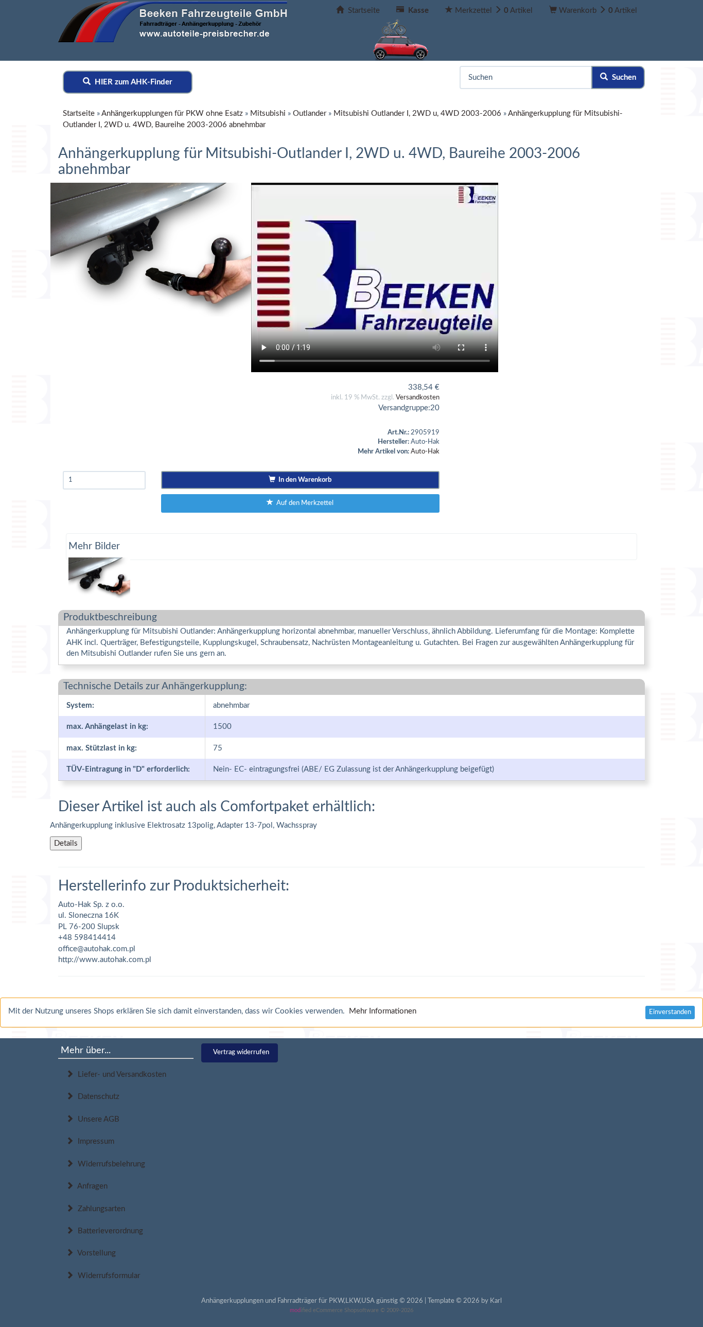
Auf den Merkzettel (303, 503)
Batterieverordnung (108, 1231)
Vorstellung (95, 1253)
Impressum (94, 1141)
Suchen (622, 77)
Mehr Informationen (382, 1011)
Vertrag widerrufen (241, 1052)
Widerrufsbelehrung (109, 1164)
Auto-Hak (425, 451)
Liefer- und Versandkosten (120, 1074)
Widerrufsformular (107, 1276)
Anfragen (91, 1186)
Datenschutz (96, 1097)
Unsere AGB (96, 1119)
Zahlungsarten (99, 1209)
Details (66, 843)
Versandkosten (418, 397)
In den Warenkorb (303, 480)
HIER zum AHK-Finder (131, 82)
